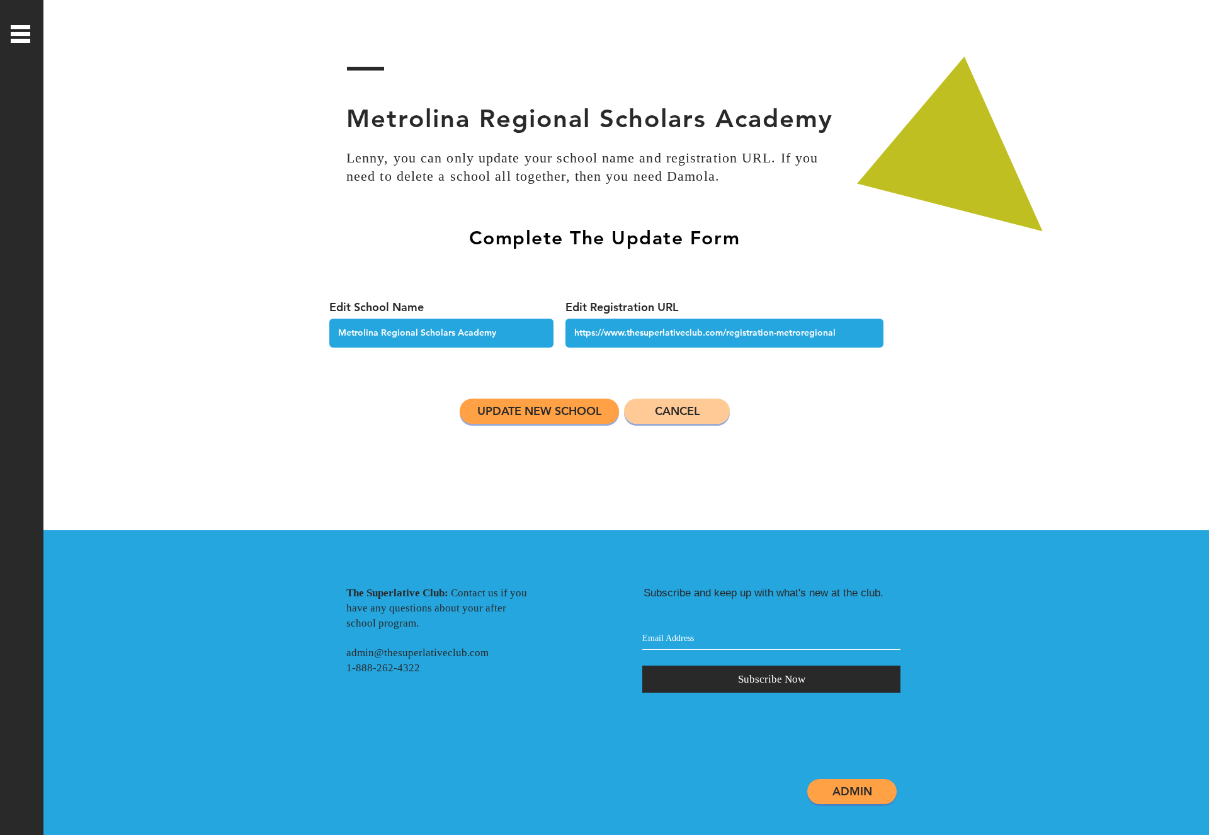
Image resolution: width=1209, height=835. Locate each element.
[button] (20, 34)
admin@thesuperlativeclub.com (417, 653)
